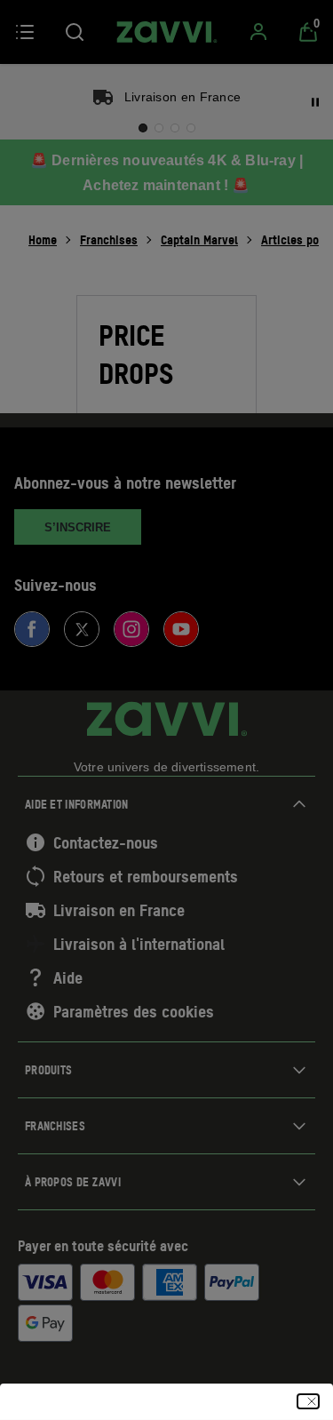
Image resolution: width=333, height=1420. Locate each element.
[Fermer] (308, 1401)
